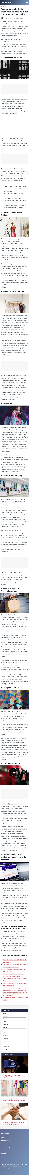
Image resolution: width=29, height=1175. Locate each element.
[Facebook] (2, 1157)
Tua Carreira (16, 1172)
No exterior (5, 1030)
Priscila (9, 17)
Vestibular (5, 1049)
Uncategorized (6, 1046)
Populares (5, 1035)
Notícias (5, 1032)
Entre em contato (5, 1140)
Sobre (2, 1137)
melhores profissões (20, 629)
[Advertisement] (14, 126)
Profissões (3, 6)
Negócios (5, 1027)
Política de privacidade (7, 1143)
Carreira (5, 1016)
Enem (4, 1021)
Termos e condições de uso (8, 1147)
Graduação (5, 1024)
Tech (4, 1043)
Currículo (5, 1018)
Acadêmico (5, 1013)
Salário (4, 1041)
